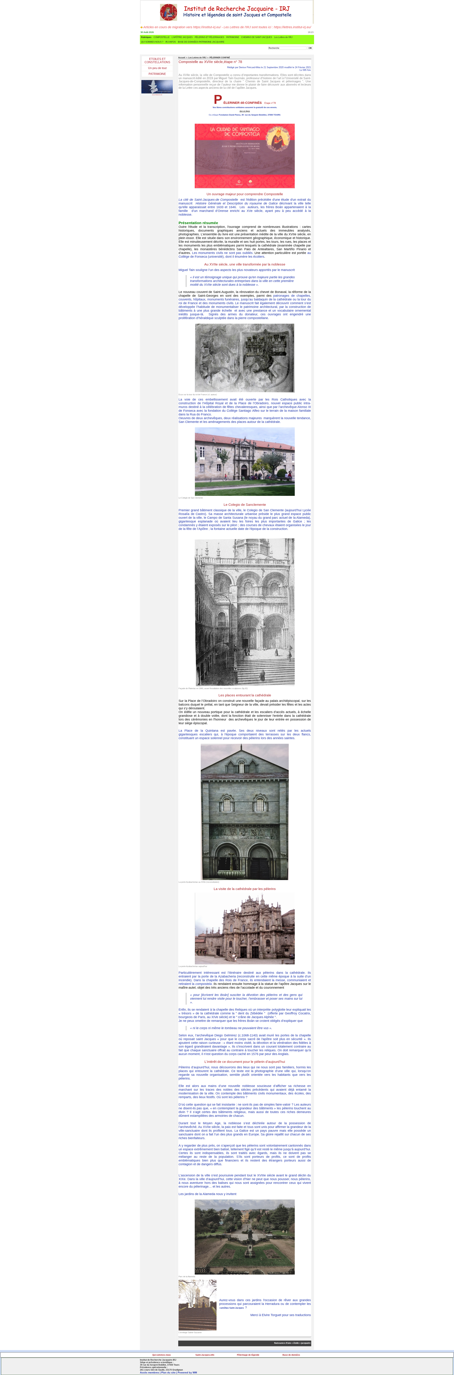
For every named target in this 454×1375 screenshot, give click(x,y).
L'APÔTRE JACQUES (182, 37)
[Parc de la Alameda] (245, 1200)
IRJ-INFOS (170, 42)
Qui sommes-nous (161, 1355)
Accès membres (149, 1372)
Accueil (181, 57)
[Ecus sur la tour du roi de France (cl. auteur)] (245, 325)
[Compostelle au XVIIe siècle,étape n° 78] (245, 125)
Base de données (291, 1355)
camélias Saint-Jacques (232, 1308)
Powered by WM (187, 1372)
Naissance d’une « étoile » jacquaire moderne (280, 1343)
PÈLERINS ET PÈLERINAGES (209, 37)
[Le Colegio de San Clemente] (245, 428)
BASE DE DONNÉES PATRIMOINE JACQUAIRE (201, 42)
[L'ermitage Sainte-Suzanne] (198, 1281)
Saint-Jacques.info (204, 1355)
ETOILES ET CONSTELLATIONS (157, 60)
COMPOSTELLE (162, 37)
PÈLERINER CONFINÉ (219, 57)
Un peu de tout (157, 68)
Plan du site (168, 1372)
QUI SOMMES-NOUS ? (152, 42)
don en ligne (245, 111)
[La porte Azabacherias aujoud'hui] (245, 894)
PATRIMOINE (232, 37)
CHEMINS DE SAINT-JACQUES (256, 37)
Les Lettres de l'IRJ (283, 37)
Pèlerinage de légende (248, 1355)
